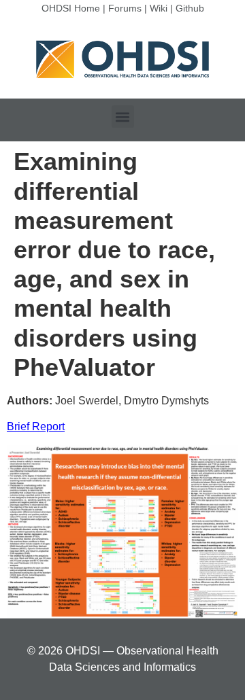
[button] (123, 116)
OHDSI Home (71, 8)
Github (190, 8)
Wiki (158, 8)
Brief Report (36, 426)
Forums (125, 8)
